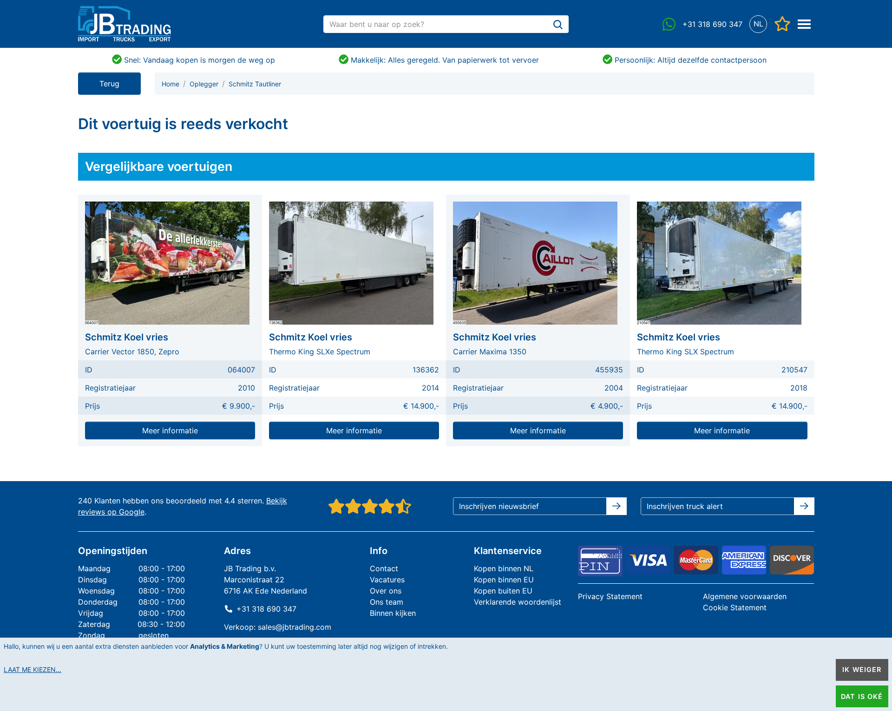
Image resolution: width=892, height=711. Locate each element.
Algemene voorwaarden (745, 596)
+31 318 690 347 (266, 608)
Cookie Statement (735, 607)
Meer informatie (170, 430)
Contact (384, 568)
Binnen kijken (393, 613)
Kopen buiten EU (503, 590)
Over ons (385, 590)
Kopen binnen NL (503, 568)
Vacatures (387, 579)
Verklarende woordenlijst (517, 602)
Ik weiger (861, 669)
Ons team (386, 602)
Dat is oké (862, 696)
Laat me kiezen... (32, 669)
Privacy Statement (610, 596)
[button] (758, 24)
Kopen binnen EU (504, 579)
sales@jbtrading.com (294, 627)
